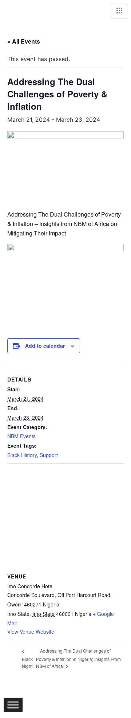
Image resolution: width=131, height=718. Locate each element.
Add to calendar (45, 345)
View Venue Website (30, 631)
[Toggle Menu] (13, 705)
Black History (22, 455)
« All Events (23, 41)
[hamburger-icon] (119, 11)
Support (49, 455)
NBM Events (21, 436)
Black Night (27, 662)
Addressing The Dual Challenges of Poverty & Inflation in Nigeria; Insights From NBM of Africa (78, 658)
